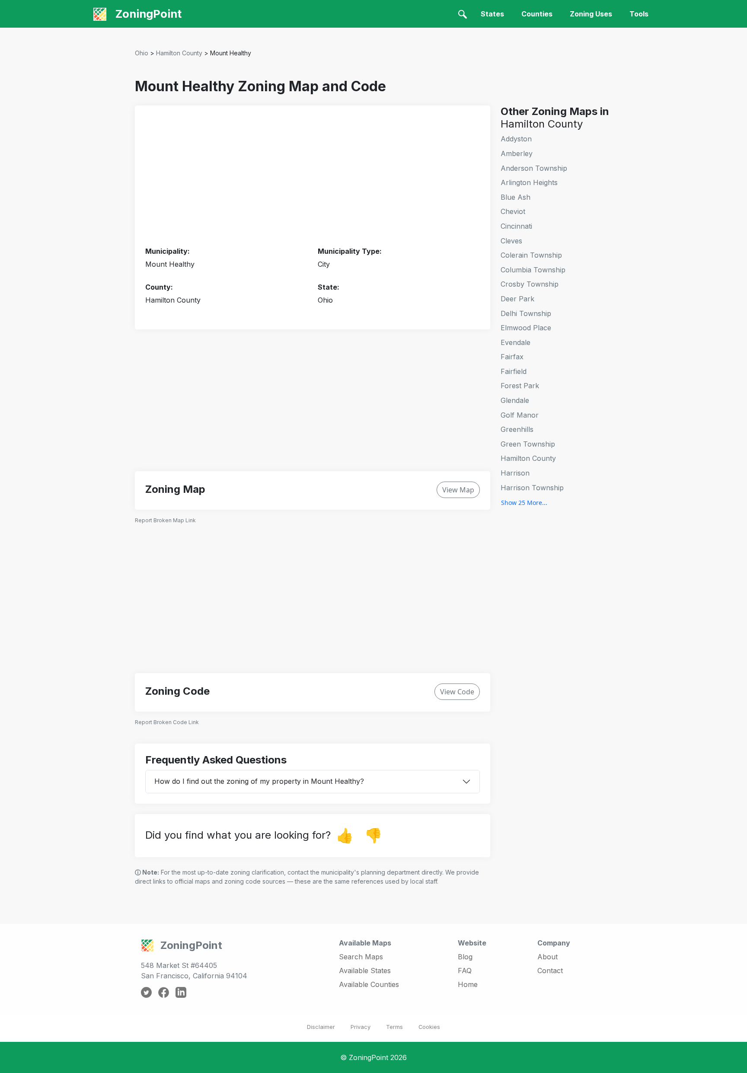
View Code (457, 691)
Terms (394, 1027)
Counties (536, 14)
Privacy (360, 1027)
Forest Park (520, 385)
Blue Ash (515, 197)
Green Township (528, 444)
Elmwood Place (526, 327)
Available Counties (369, 984)
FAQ (465, 970)
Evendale (515, 342)
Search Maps (361, 956)
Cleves (511, 240)
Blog (465, 956)
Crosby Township (530, 284)
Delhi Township (526, 313)
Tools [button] (638, 14)
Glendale (515, 400)
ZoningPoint (147, 13)
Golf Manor (520, 415)
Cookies (429, 1027)
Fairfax (512, 356)
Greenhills (517, 429)
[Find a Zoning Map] (462, 14)
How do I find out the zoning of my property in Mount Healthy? (259, 781)
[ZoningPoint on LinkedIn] (181, 991)
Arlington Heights (529, 182)
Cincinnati (516, 226)
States (492, 14)
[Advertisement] (312, 176)
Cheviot (513, 211)
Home (468, 984)
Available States (365, 970)
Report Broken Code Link (167, 722)
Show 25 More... (524, 502)
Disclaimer (321, 1027)
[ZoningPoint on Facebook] (164, 991)
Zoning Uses (591, 14)
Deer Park (517, 298)
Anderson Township (534, 168)
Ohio (141, 53)
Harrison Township (532, 487)
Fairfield (514, 371)
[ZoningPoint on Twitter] (146, 991)
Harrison (515, 473)
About (547, 956)
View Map (458, 490)
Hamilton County (179, 53)
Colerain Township (531, 255)
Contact (550, 970)
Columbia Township (533, 269)
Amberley (517, 153)
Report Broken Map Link (165, 520)
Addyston (516, 138)
